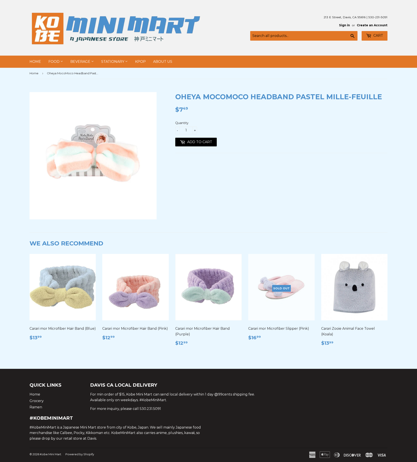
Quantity (182, 123)
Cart (377, 35)
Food (54, 62)
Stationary (113, 62)
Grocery (37, 401)
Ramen (36, 407)
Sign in (344, 25)
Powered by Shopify (79, 454)
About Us (162, 62)
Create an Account (372, 25)
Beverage (80, 62)
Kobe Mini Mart (50, 454)
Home (35, 62)
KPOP (140, 62)
